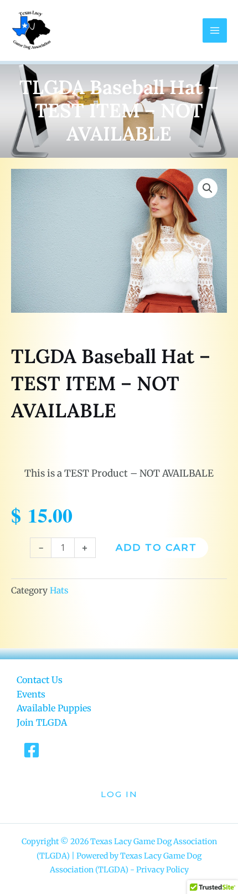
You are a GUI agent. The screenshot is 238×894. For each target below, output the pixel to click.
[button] (208, 188)
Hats (59, 590)
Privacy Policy (162, 870)
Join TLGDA (42, 722)
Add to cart (156, 547)
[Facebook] (31, 750)
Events (31, 694)
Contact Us (40, 679)
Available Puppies (54, 708)
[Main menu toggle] (215, 30)
